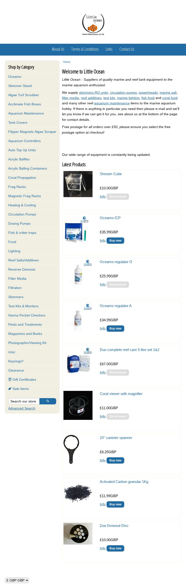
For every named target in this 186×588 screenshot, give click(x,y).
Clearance (16, 370)
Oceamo (14, 77)
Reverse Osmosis (21, 269)
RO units (101, 92)
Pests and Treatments (25, 324)
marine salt (168, 92)
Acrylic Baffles (19, 159)
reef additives (91, 98)
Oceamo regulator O (116, 262)
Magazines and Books (25, 334)
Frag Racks (17, 187)
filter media (70, 98)
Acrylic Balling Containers (27, 168)
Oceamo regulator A (116, 306)
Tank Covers (17, 122)
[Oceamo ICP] (76, 243)
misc (11, 352)
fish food (148, 98)
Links (109, 49)
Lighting (14, 251)
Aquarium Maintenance (26, 113)
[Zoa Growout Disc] (78, 543)
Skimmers (15, 297)
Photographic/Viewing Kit (27, 343)
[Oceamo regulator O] (78, 287)
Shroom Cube (111, 174)
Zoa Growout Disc (114, 525)
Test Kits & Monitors (23, 306)
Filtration (15, 288)
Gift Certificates (24, 379)
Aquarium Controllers (24, 141)
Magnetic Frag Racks (24, 196)
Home (66, 61)
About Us (58, 49)
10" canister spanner (116, 438)
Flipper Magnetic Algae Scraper (32, 132)
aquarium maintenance (112, 103)
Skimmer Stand (20, 86)
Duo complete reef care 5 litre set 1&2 (129, 350)
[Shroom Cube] (78, 196)
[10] (71, 463)
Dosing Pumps (19, 223)
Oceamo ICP (110, 218)
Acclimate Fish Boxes (24, 104)
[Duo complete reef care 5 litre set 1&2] (78, 375)
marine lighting (128, 98)
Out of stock (117, 196)
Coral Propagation (22, 177)
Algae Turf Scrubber (23, 95)
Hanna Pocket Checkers (26, 315)
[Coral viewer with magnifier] (78, 419)
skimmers (86, 92)
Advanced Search (21, 408)
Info (103, 196)
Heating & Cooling (22, 205)
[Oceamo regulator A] (78, 331)
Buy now (115, 240)
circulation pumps (123, 92)
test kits (109, 98)
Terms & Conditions (85, 49)
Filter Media (17, 278)
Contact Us (126, 49)
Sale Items (20, 389)
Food (12, 242)
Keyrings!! (15, 361)
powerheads (148, 92)
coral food (170, 98)
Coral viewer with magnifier (121, 394)
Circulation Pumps (22, 214)
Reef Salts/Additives (23, 260)
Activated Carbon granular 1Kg (124, 482)
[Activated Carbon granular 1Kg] (78, 507)
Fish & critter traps (22, 233)
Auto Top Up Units (22, 150)
